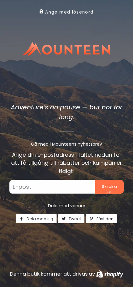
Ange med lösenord (68, 12)
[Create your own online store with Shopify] (109, 273)
